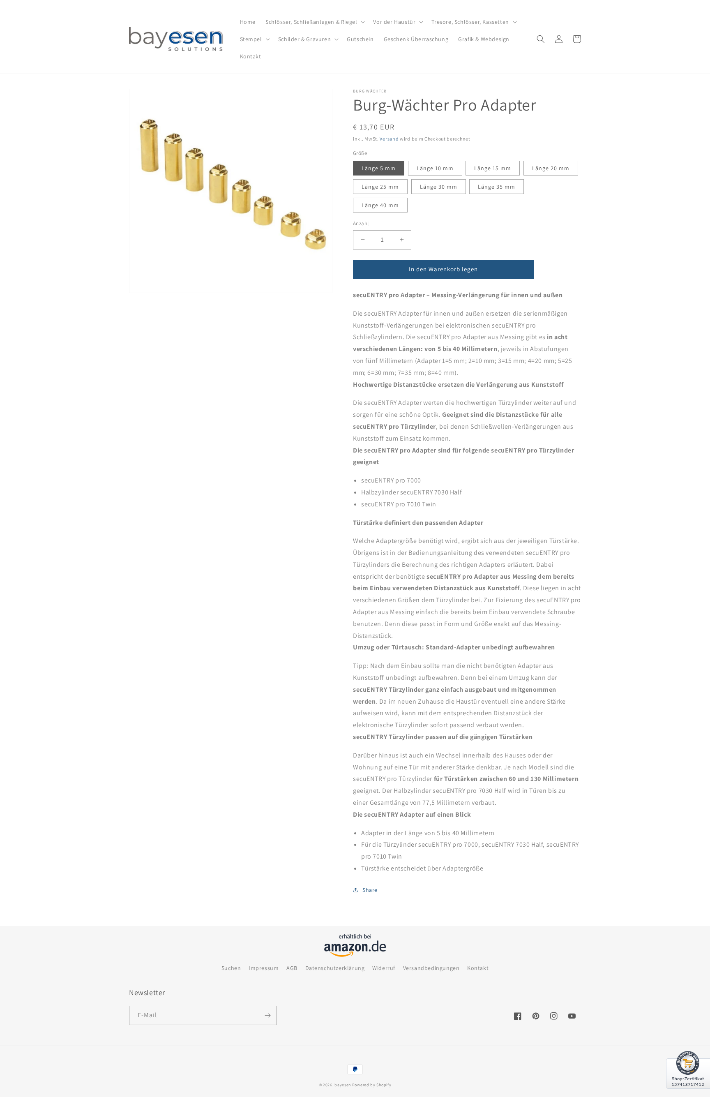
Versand (389, 139)
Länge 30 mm (438, 186)
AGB (291, 968)
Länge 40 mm (380, 205)
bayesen (342, 1085)
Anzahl (361, 223)
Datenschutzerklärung (335, 968)
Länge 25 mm (380, 186)
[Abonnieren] (267, 1015)
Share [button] (370, 890)
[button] (314, 21)
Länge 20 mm (550, 168)
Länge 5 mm (379, 168)
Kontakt (478, 968)
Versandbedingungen (431, 968)
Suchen (231, 968)
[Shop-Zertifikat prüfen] (688, 1093)
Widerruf (383, 968)
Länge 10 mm (435, 168)
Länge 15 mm (492, 168)
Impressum (264, 968)
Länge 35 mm (496, 186)
